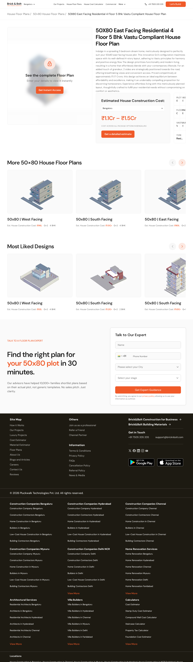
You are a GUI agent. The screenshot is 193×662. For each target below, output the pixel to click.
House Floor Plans (18, 14)
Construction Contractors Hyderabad (86, 515)
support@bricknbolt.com (169, 437)
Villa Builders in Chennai (79, 617)
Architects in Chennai (20, 636)
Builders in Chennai (134, 527)
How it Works (17, 425)
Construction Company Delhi (82, 553)
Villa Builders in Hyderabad (81, 611)
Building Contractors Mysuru (23, 586)
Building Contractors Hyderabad (83, 540)
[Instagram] (142, 451)
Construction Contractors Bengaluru (27, 515)
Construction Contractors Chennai (142, 515)
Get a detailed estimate (117, 134)
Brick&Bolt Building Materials (147, 424)
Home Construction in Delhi (81, 566)
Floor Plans (16, 449)
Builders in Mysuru (19, 573)
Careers (14, 464)
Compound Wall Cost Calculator (141, 617)
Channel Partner (78, 435)
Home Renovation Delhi (136, 579)
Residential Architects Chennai (25, 630)
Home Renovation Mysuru (137, 573)
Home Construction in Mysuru (24, 566)
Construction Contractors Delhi (83, 560)
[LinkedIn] (138, 451)
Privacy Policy (76, 455)
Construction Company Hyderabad (85, 508)
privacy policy (148, 396)
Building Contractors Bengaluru (25, 540)
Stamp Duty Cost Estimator (138, 611)
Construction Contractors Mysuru (26, 560)
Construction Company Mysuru (25, 553)
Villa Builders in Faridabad (80, 636)
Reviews (14, 474)
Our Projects (17, 430)
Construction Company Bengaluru (26, 508)
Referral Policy (77, 470)
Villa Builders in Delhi (77, 630)
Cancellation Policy (79, 465)
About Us (15, 454)
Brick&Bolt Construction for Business (153, 419)
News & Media (77, 475)
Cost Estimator (18, 440)
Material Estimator (20, 444)
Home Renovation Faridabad (139, 586)
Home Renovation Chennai (138, 566)
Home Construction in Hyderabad (84, 521)
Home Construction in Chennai (140, 521)
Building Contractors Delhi (80, 586)
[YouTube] (146, 451)
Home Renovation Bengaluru (139, 553)
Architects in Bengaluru (21, 611)
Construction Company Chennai (141, 508)
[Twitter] (129, 451)
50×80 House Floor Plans (49, 14)
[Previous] (172, 162)
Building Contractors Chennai (139, 540)
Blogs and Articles (20, 459)
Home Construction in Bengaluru (25, 521)
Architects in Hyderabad (22, 624)
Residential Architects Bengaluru (25, 604)
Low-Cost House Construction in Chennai (145, 534)
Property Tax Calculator (136, 630)
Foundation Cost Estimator (138, 636)
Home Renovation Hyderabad (139, 560)
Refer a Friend (77, 430)
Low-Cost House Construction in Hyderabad (89, 534)
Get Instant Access (50, 90)
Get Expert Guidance (148, 390)
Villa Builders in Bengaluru (80, 604)
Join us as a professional (82, 425)
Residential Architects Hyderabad (26, 617)
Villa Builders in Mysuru (79, 624)
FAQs (72, 460)
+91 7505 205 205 (138, 437)
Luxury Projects (18, 435)
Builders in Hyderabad (78, 527)
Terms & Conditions (80, 450)
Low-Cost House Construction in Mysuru (29, 579)
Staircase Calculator (135, 624)
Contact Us (16, 469)
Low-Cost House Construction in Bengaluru (31, 534)
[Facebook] (134, 451)
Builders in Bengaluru (20, 527)
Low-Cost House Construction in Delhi (86, 579)
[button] (119, 356)
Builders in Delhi (75, 573)
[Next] (182, 162)
